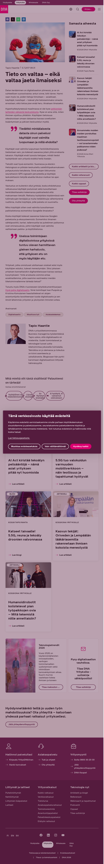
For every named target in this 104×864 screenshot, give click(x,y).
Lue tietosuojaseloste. (19, 438)
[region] (52, 432)
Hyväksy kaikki (80, 446)
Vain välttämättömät (55, 446)
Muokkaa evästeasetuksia (24, 446)
